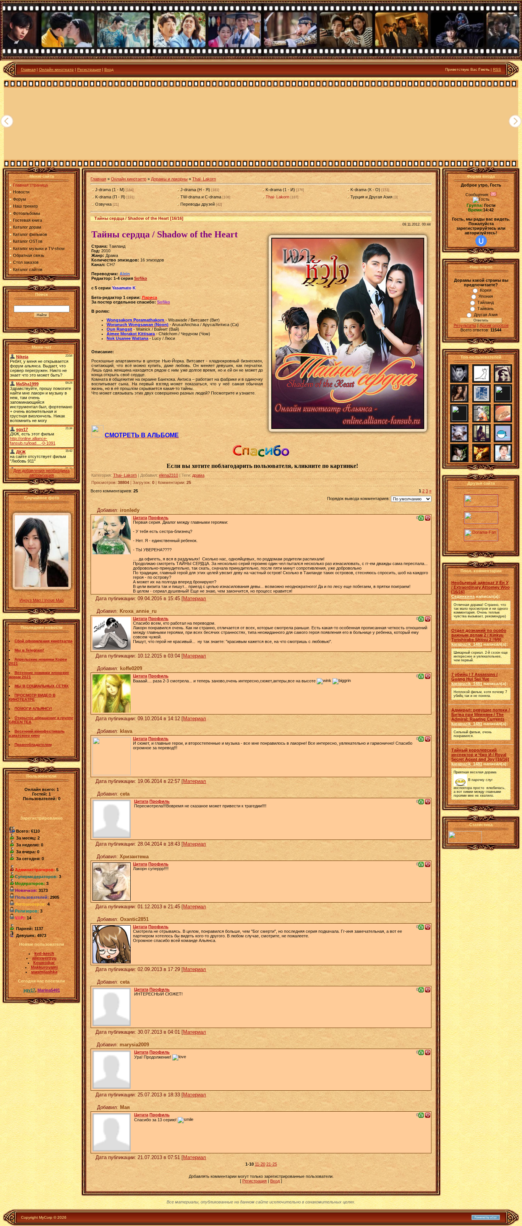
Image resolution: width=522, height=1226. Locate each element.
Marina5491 (48, 990)
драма (198, 475)
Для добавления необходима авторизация (41, 472)
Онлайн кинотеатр (56, 69)
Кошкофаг (44, 962)
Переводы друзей (197, 204)
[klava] (111, 754)
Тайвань (485, 308)
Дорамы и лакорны (169, 179)
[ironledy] (111, 533)
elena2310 (168, 475)
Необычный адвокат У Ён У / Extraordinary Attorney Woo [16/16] (480, 587)
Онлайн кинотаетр (128, 179)
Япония (485, 296)
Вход (108, 69)
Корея (485, 290)
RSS (497, 69)
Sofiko (140, 278)
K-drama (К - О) (365, 189)
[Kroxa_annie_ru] (111, 632)
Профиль (158, 517)
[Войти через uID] (481, 241)
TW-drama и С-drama (200, 197)
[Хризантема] (111, 880)
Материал (194, 598)
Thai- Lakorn (204, 179)
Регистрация (89, 69)
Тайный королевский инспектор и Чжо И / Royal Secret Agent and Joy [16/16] (480, 755)
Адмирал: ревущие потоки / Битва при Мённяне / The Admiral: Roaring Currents (480, 714)
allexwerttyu (44, 958)
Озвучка (103, 204)
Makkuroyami (44, 967)
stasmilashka (44, 971)
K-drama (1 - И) (280, 189)
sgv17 (29, 990)
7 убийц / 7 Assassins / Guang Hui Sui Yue (474, 676)
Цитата (140, 517)
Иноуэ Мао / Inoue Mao (41, 600)
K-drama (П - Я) (110, 197)
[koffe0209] (111, 692)
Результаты (465, 325)
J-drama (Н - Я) (195, 189)
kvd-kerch (44, 953)
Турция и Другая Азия (371, 197)
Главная (28, 69)
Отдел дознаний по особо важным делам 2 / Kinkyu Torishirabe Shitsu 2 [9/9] (478, 635)
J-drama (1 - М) (110, 189)
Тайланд (485, 302)
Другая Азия (486, 314)
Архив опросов (494, 325)
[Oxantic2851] (111, 942)
